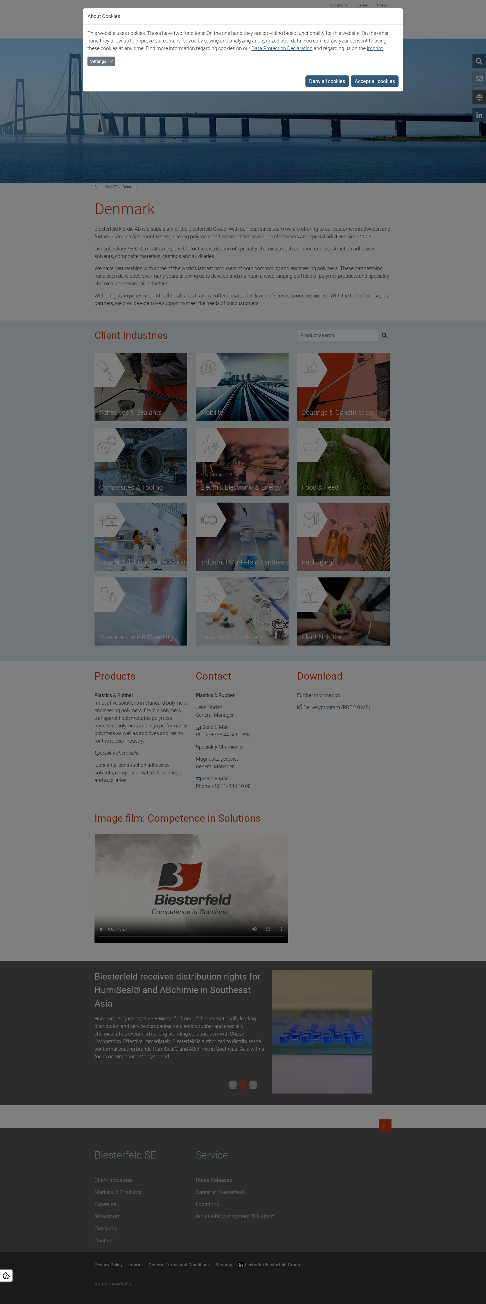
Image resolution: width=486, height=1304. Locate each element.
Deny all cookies (327, 81)
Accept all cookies (375, 81)
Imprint (375, 48)
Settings (98, 61)
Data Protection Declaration (281, 48)
